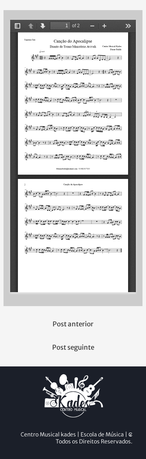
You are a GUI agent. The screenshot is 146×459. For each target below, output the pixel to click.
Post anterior (73, 324)
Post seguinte (73, 347)
